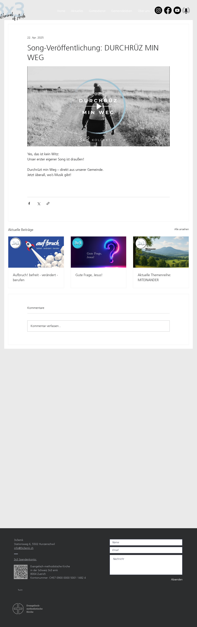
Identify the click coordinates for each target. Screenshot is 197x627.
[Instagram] (158, 10)
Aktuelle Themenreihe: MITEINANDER (154, 277)
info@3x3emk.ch (23, 548)
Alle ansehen (181, 229)
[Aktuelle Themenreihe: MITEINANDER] (161, 252)
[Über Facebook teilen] (29, 203)
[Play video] (98, 106)
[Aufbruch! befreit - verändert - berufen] (36, 252)
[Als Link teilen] (48, 203)
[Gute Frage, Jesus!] (98, 252)
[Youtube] (177, 10)
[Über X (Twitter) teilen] (38, 203)
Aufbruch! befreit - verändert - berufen (35, 277)
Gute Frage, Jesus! (89, 275)
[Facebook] (168, 10)
